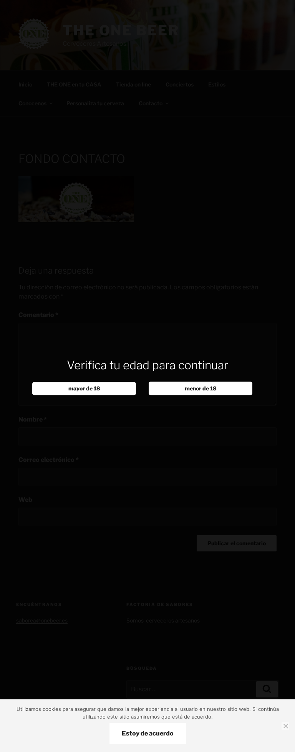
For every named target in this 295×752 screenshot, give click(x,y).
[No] (285, 726)
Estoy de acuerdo (148, 733)
